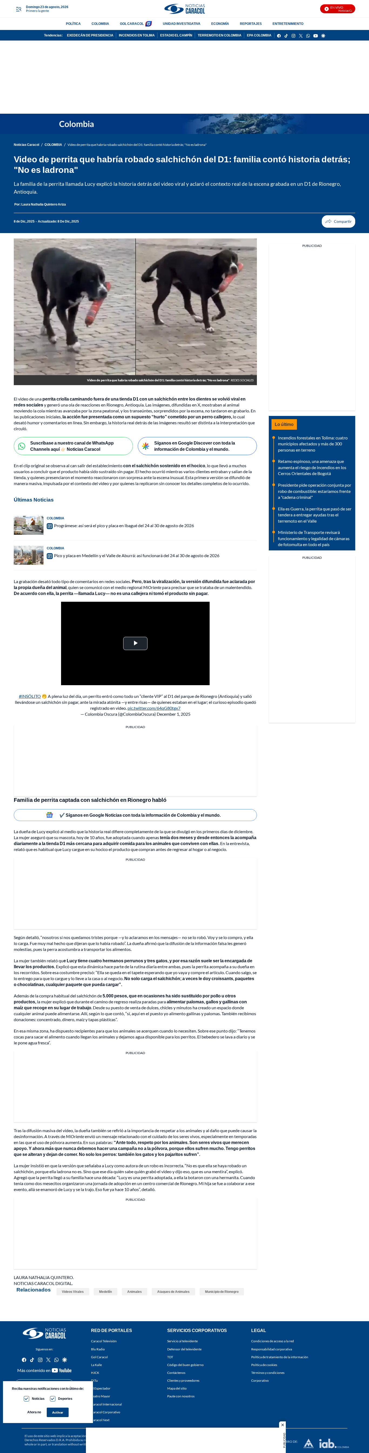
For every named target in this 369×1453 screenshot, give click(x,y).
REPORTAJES (251, 24)
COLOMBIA (100, 24)
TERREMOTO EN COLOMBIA (219, 35)
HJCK (95, 1373)
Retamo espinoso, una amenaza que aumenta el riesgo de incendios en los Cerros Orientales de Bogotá (312, 467)
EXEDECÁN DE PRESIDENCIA (90, 35)
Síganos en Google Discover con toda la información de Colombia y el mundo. (194, 446)
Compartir (338, 221)
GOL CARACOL (132, 24)
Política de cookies (264, 1365)
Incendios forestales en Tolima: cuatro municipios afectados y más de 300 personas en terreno (313, 443)
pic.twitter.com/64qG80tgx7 (154, 708)
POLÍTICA (73, 24)
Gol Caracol (99, 1357)
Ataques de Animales (173, 1292)
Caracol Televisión (104, 1341)
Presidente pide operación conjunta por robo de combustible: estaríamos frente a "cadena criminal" (314, 491)
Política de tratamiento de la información (279, 1357)
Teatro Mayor (100, 1396)
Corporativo (260, 1380)
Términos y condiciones (267, 1373)
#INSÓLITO (30, 696)
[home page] (184, 8)
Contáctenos (176, 1373)
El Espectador (100, 1388)
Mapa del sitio (177, 1388)
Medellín (105, 1292)
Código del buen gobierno (185, 1365)
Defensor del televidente (184, 1349)
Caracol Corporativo (105, 1412)
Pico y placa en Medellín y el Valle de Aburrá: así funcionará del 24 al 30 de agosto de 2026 (136, 555)
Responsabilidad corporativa (271, 1349)
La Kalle (96, 1365)
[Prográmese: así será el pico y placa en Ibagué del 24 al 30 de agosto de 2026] (28, 525)
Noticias (38, 1399)
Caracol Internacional (106, 1404)
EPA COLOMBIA (259, 35)
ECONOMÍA (220, 24)
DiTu (94, 1380)
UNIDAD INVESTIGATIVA (181, 24)
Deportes (65, 1399)
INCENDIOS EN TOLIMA (137, 35)
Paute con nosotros (180, 1396)
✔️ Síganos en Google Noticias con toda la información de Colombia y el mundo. (140, 815)
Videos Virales (73, 1292)
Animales (134, 1292)
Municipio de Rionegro (222, 1292)
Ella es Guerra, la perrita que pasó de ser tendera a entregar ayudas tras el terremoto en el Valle (314, 514)
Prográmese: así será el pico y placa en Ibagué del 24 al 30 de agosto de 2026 (124, 525)
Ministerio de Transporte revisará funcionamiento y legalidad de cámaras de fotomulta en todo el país (314, 538)
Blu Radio (98, 1349)
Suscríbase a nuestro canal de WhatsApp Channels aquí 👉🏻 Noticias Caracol (72, 446)
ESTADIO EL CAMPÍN (176, 35)
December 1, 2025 (173, 714)
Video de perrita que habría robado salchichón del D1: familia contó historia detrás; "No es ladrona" (137, 145)
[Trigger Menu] (18, 9)
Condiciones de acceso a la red (272, 1341)
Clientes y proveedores (183, 1380)
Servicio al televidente (182, 1341)
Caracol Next (100, 1420)
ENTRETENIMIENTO (288, 24)
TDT (170, 1357)
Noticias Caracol (26, 145)
